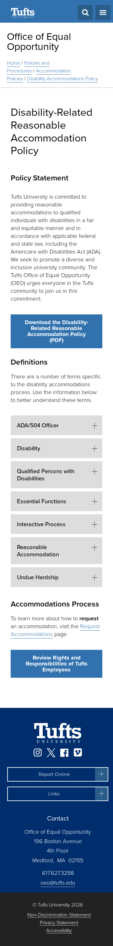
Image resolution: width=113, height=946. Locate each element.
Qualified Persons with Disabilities (45, 475)
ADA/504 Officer (38, 425)
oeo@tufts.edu (57, 883)
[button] (57, 774)
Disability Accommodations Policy (62, 78)
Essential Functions (41, 501)
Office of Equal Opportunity (39, 41)
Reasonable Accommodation (38, 551)
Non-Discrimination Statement (59, 915)
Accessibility (59, 930)
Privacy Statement (59, 923)
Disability (28, 448)
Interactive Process (41, 524)
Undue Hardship (38, 577)
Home (13, 63)
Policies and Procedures (28, 66)
